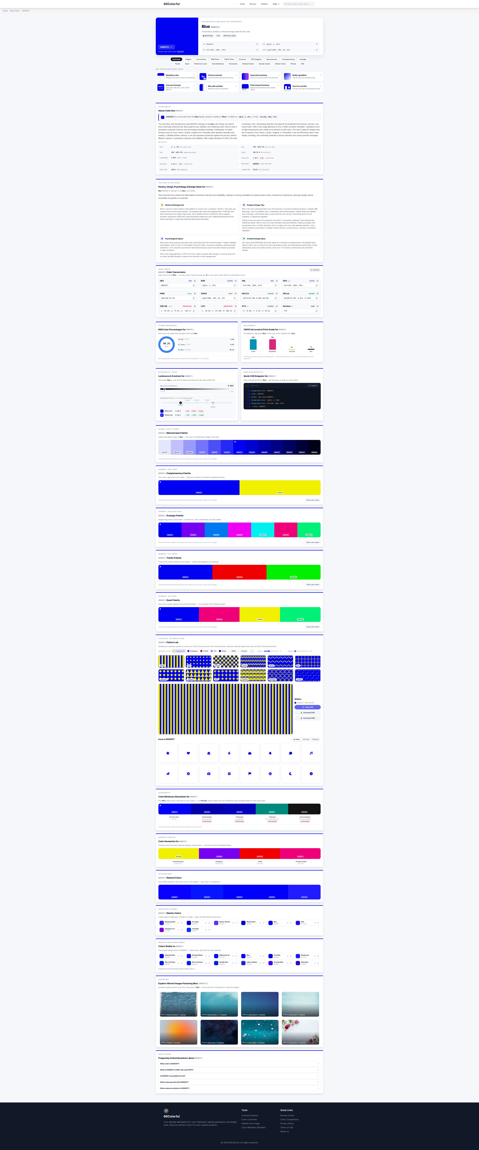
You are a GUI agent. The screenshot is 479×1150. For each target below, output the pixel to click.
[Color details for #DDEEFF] (166, 442)
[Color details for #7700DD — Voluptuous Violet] (181, 930)
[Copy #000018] (312, 442)
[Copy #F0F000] (278, 482)
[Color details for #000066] (291, 442)
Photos (293, 64)
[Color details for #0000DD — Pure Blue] (209, 923)
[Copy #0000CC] (260, 923)
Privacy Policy (287, 1123)
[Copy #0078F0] (214, 525)
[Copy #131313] (304, 806)
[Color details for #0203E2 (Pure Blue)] (291, 956)
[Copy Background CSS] (317, 391)
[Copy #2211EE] (315, 923)
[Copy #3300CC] (315, 963)
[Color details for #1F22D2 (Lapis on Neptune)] (263, 963)
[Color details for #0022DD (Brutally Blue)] (236, 963)
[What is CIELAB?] (194, 306)
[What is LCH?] (235, 306)
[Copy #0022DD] (233, 963)
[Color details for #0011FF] (208, 887)
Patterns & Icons (200, 64)
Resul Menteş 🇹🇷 (213, 1014)
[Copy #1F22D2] (260, 963)
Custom (244, 651)
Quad (187, 64)
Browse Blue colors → (187, 969)
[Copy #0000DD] (206, 923)
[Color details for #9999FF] (191, 442)
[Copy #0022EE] (206, 963)
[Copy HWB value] (193, 298)
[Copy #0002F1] (239, 442)
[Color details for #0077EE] (218, 525)
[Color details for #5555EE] (216, 442)
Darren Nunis (293, 1042)
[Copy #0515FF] (205, 887)
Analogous (194, 651)
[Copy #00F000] (291, 567)
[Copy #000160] (287, 442)
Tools (275, 4)
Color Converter (249, 1119)
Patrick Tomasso (172, 1014)
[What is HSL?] (276, 281)
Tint (215, 651)
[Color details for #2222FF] (306, 887)
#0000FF (180, 51)
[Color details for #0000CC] (253, 442)
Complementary (288, 59)
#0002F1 (164, 47)
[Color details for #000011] (316, 442)
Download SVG (309, 713)
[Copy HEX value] (257, 44)
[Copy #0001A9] (262, 442)
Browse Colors (287, 1115)
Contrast (242, 59)
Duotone (315, 739)
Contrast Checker (249, 1115)
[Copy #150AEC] (206, 956)
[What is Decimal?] (317, 306)
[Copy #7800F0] (191, 525)
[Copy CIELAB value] (193, 311)
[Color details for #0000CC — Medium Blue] (263, 923)
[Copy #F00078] (284, 525)
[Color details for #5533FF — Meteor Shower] (236, 923)
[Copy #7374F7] (200, 442)
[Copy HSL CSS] (317, 403)
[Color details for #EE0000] (241, 567)
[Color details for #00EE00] (295, 567)
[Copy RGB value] (316, 44)
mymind (169, 1042)
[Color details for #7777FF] (203, 442)
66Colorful (172, 4)
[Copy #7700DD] (178, 930)
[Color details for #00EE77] (310, 525)
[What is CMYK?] (235, 293)
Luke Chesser (252, 1014)
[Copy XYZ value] (275, 311)
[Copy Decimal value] (316, 311)
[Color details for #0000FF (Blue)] (263, 956)
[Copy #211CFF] (302, 887)
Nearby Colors (264, 64)
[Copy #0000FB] (270, 887)
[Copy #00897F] (271, 806)
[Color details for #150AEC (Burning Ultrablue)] (209, 956)
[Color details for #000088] (278, 442)
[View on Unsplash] (194, 994)
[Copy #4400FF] (287, 963)
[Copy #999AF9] (187, 442)
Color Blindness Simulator (253, 1127)
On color (306, 739)
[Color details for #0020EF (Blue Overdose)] (181, 963)
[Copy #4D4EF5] (212, 442)
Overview (176, 59)
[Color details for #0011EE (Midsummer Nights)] (236, 956)
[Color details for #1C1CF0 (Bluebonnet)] (318, 956)
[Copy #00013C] (300, 442)
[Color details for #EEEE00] (281, 482)
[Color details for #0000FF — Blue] (291, 923)
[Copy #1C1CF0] (315, 956)
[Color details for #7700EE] (194, 525)
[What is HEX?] (194, 281)
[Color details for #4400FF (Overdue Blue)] (291, 963)
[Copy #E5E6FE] (162, 442)
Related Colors (248, 64)
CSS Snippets (256, 59)
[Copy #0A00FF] (172, 887)
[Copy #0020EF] (178, 963)
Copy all (313, 385)
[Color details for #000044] (303, 442)
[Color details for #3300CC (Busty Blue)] (318, 963)
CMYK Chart (229, 59)
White (234, 651)
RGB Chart (215, 59)
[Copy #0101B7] (239, 806)
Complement (180, 651)
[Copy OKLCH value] (275, 298)
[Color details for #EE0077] (287, 525)
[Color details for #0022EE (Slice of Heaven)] (209, 963)
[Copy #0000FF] (237, 887)
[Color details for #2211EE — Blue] (318, 923)
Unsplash (183, 1014)
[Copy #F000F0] (237, 525)
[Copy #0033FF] (206, 930)
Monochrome (271, 59)
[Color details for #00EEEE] (264, 525)
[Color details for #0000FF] (241, 887)
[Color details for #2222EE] (228, 442)
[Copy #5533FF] (233, 923)
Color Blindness (218, 64)
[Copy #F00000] (237, 567)
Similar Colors (280, 64)
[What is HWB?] (194, 293)
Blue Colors (14, 11)
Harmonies (233, 64)
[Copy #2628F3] (225, 442)
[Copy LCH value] (234, 311)
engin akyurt (212, 1042)
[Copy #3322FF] (178, 923)
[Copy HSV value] (316, 285)
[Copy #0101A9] (207, 806)
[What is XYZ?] (276, 306)
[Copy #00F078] (307, 525)
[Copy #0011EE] (233, 956)
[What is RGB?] (235, 281)
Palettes (264, 4)
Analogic (303, 59)
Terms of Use (286, 1127)
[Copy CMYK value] (316, 50)
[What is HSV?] (317, 281)
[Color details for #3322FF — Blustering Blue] (181, 923)
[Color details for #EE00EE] (241, 525)
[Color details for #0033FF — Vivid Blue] (209, 930)
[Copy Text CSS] (317, 394)
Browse (253, 4)
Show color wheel (313, 500)
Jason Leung (252, 1042)
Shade (224, 651)
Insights (188, 59)
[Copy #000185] (275, 442)
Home (242, 4)
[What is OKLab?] (317, 293)
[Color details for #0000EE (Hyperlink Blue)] (181, 956)
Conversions (201, 59)
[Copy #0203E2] (287, 956)
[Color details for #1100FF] (176, 887)
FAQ (302, 64)
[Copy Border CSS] (317, 397)
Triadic (177, 64)
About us (284, 1131)
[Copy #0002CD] (250, 442)
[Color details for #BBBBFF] (179, 442)
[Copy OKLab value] (316, 298)
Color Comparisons (289, 1119)
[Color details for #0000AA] (266, 442)
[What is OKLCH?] (276, 293)
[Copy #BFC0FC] (175, 442)
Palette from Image (250, 1123)
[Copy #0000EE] (178, 956)
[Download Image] (190, 994)
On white (296, 739)
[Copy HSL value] (257, 50)
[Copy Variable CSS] (317, 406)
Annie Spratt (293, 1014)
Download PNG (309, 718)
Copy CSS (309, 707)
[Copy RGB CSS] (317, 400)
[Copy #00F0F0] (260, 525)
